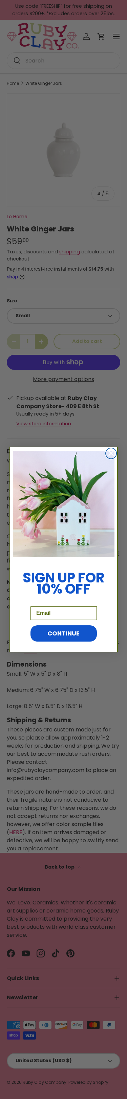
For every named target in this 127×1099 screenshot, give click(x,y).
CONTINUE (63, 633)
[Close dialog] (111, 453)
